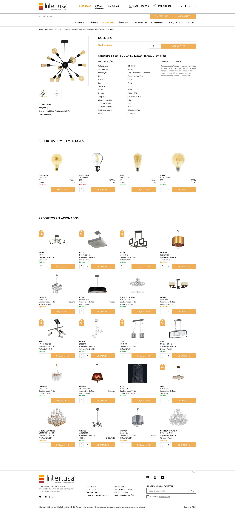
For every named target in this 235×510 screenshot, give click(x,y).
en (195, 6)
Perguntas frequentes (124, 490)
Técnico (94, 22)
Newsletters (92, 492)
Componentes (139, 22)
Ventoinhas (157, 22)
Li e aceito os (160, 497)
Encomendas (161, 16)
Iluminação (85, 6)
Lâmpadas (123, 22)
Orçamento (178, 46)
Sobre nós (91, 487)
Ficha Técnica (45, 115)
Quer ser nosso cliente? (97, 495)
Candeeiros (108, 22)
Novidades (80, 22)
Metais (99, 7)
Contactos (92, 490)
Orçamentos (184, 16)
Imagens (43, 108)
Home (41, 29)
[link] (149, 477)
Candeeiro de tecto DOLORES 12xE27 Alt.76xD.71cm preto (93, 29)
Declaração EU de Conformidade (53, 111)
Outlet (190, 22)
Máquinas (113, 6)
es (189, 6)
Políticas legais (121, 492)
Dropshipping (120, 487)
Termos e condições (164, 497)
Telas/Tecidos (175, 22)
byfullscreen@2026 (190, 507)
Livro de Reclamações (124, 495)
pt (182, 6)
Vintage (67, 29)
